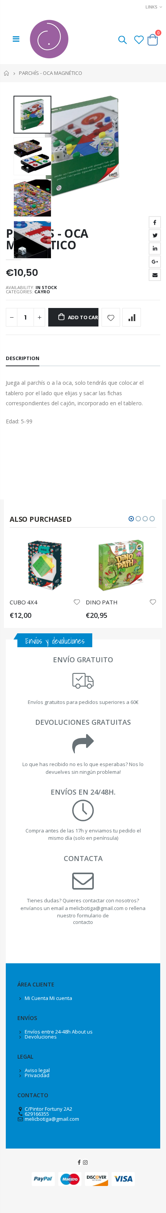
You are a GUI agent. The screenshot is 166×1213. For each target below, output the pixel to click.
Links (152, 7)
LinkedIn (155, 248)
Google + (155, 261)
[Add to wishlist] (111, 317)
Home (7, 73)
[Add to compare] (131, 317)
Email (155, 275)
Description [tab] (22, 358)
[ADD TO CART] (68, 551)
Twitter (155, 235)
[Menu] (16, 39)
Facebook (155, 222)
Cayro (42, 291)
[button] (131, 518)
